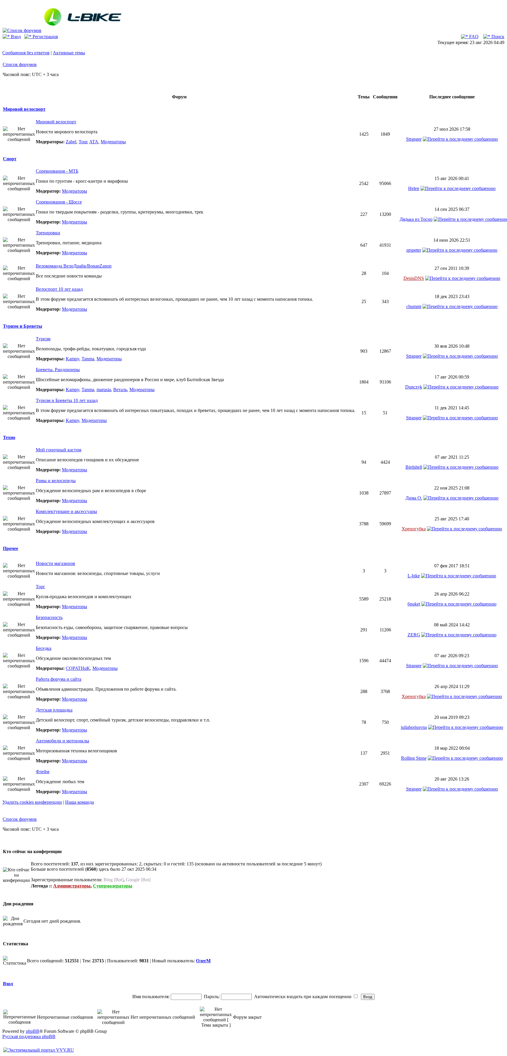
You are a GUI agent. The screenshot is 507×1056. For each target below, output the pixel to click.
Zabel (71, 141)
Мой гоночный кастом (58, 449)
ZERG (414, 634)
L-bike (414, 575)
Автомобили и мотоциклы (62, 740)
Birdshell (413, 467)
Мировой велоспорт (24, 109)
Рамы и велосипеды (56, 480)
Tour (83, 141)
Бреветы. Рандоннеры (58, 369)
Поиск (497, 36)
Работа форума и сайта (58, 679)
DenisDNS (413, 278)
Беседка (43, 648)
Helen (413, 188)
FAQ (473, 36)
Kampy (72, 358)
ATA (93, 141)
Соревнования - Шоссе (59, 201)
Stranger (414, 139)
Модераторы (113, 141)
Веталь (120, 389)
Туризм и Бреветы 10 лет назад (67, 400)
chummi (413, 306)
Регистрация (44, 36)
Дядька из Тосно (416, 219)
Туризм (43, 338)
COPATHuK (78, 668)
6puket (414, 603)
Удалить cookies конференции (32, 802)
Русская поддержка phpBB (28, 1036)
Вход (15, 36)
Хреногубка (414, 528)
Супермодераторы (112, 885)
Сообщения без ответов (26, 52)
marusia (104, 389)
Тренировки (48, 232)
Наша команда (79, 802)
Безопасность (49, 617)
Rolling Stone (414, 758)
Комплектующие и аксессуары (66, 511)
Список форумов (20, 64)
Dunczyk (413, 386)
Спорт (9, 158)
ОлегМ (203, 960)
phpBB (32, 1031)
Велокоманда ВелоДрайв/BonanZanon (73, 265)
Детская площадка (54, 709)
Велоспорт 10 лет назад (59, 289)
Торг (40, 586)
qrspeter (413, 250)
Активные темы (69, 52)
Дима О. (413, 497)
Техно (9, 437)
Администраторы (72, 885)
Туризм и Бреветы (22, 326)
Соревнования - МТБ (57, 171)
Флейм (42, 771)
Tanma (88, 358)
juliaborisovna (414, 727)
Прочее (10, 548)
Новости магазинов (55, 563)
